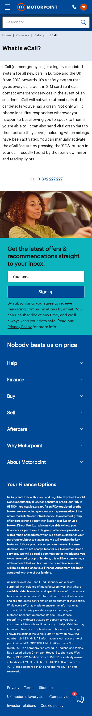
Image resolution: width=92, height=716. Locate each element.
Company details (63, 696)
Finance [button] (15, 379)
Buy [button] (11, 396)
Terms (29, 687)
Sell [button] (11, 412)
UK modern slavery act (26, 696)
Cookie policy (52, 705)
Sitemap (46, 687)
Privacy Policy (20, 326)
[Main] (37, 7)
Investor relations (21, 705)
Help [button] (12, 363)
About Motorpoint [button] (26, 462)
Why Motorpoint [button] (24, 445)
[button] (7, 7)
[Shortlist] (83, 7)
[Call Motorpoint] (74, 7)
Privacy (13, 687)
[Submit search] (83, 22)
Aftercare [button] (17, 429)
